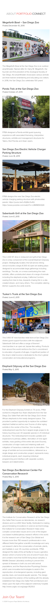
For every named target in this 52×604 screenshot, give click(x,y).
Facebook (9, 593)
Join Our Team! (13, 597)
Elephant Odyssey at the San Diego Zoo (24, 366)
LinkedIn (14, 593)
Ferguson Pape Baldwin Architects (26, 5)
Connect (39, 14)
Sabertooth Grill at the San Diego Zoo (23, 213)
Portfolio (24, 14)
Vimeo (19, 593)
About (11, 14)
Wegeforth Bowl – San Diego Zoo (20, 22)
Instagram (4, 593)
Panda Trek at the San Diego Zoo (20, 88)
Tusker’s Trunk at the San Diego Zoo (22, 294)
